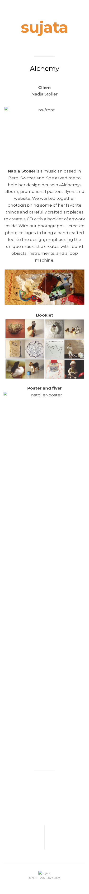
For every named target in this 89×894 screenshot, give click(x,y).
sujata (44, 27)
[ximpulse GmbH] (65, 837)
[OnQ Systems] (24, 837)
